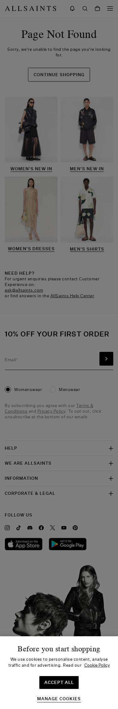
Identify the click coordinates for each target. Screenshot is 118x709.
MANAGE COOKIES (59, 698)
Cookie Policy (97, 665)
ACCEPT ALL (59, 682)
